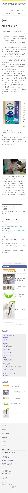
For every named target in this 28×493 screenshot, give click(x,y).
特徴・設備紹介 (20, 10)
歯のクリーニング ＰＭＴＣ (16, 413)
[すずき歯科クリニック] (14, 3)
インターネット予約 (14, 386)
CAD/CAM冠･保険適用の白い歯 (17, 392)
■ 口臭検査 (5, 375)
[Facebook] (13, 487)
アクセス (8, 13)
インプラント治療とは (14, 398)
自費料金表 (14, 13)
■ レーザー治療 (6, 363)
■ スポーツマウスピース (9, 373)
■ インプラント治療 (8, 355)
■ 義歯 (4, 357)
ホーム (6, 10)
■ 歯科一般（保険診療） (9, 335)
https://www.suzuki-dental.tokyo (10, 222)
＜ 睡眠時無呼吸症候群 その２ (9, 322)
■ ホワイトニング (7, 349)
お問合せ (20, 13)
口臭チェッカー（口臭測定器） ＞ (18, 324)
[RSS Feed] (15, 487)
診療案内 (12, 10)
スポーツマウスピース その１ (17, 403)
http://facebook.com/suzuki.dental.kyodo (12, 226)
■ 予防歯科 (5, 343)
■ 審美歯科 (5, 337)
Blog (5, 20)
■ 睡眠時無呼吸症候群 (8, 369)
